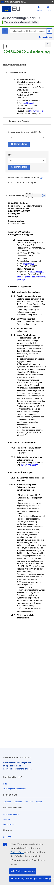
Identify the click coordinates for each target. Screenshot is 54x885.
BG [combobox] (11, 161)
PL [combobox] (11, 138)
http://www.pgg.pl (36, 111)
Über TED (7, 837)
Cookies (6, 819)
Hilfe (5, 784)
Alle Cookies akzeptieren (23, 871)
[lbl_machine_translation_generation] (41, 178)
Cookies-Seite (17, 852)
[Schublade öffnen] (6, 46)
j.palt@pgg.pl (28, 103)
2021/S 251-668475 (29, 465)
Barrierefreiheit (9, 824)
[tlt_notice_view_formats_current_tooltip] (43, 195)
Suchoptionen (45, 37)
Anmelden (38, 10)
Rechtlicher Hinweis (11, 815)
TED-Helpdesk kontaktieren (14, 789)
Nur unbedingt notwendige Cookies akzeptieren (31, 879)
